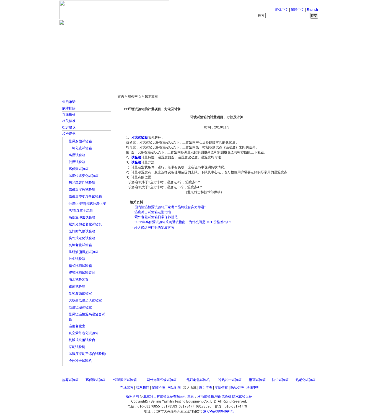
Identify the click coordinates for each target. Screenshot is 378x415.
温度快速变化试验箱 (84, 176)
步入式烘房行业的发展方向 (153, 228)
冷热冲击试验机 (80, 361)
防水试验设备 (242, 396)
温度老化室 (77, 326)
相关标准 (69, 121)
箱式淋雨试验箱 (80, 266)
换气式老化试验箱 (82, 238)
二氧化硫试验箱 (80, 148)
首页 (77, 80)
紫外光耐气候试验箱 (162, 380)
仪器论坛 (158, 388)
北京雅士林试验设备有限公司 (165, 396)
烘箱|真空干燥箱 (81, 210)
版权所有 (132, 396)
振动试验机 (77, 347)
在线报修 (69, 115)
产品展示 (168, 80)
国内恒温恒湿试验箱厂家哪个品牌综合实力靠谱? (170, 207)
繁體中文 (297, 10)
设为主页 (205, 388)
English (312, 10)
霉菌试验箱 (77, 286)
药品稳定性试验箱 (82, 183)
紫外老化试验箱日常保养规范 (156, 217)
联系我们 (142, 388)
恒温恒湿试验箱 (125, 380)
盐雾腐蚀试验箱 (80, 141)
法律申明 (253, 388)
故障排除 (69, 108)
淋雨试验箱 (257, 380)
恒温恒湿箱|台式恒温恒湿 (87, 203)
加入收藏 (189, 388)
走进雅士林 (107, 80)
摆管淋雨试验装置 (82, 273)
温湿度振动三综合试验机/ (87, 354)
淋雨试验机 (223, 396)
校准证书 (69, 134)
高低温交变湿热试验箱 (85, 197)
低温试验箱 (77, 162)
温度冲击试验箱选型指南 (152, 212)
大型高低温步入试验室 (85, 300)
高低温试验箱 (79, 169)
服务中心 (259, 80)
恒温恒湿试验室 (80, 307)
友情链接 (221, 388)
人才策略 (229, 80)
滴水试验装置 (79, 280)
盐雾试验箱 (70, 380)
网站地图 (174, 388)
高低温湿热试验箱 (82, 190)
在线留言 (126, 388)
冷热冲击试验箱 (230, 380)
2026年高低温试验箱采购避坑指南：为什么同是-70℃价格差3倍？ (183, 222)
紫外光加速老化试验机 (85, 224)
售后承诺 (69, 102)
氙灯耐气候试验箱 (82, 231)
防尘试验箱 (280, 380)
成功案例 (198, 80)
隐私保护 (237, 388)
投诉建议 (69, 127)
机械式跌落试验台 (82, 340)
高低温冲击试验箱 (82, 217)
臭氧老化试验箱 (80, 245)
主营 (190, 396)
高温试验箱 (77, 155)
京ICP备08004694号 (218, 411)
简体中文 (281, 10)
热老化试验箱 (305, 380)
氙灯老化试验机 (198, 380)
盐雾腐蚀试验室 (80, 293)
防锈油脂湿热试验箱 (84, 252)
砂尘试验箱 (77, 259)
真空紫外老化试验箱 (84, 333)
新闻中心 (138, 80)
